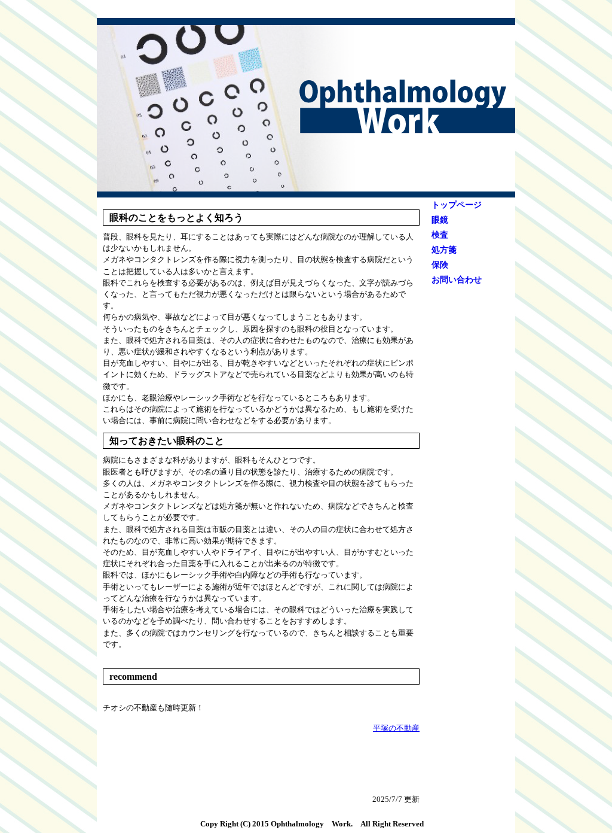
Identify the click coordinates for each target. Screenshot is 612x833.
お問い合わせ (457, 279)
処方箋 (444, 249)
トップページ (457, 204)
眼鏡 (440, 219)
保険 (440, 264)
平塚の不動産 (396, 728)
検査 (440, 234)
